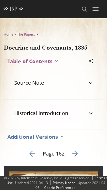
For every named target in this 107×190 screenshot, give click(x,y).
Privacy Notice (64, 182)
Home (8, 34)
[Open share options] (91, 61)
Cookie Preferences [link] (59, 187)
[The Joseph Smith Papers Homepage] (13, 9)
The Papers (26, 34)
